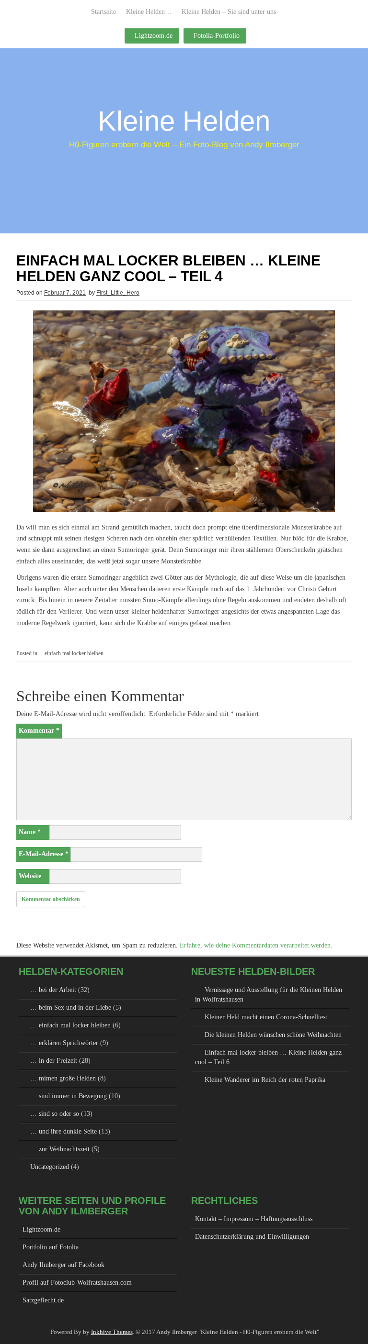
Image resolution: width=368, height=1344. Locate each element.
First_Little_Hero (117, 292)
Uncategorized (49, 1166)
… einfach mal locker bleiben (70, 1025)
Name (30, 832)
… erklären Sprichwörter (64, 1043)
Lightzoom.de (153, 35)
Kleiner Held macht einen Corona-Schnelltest (266, 1017)
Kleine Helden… (149, 11)
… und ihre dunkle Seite (63, 1131)
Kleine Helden (184, 120)
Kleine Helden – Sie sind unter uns (229, 11)
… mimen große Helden (63, 1078)
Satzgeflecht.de (43, 1300)
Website (30, 876)
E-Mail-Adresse (44, 854)
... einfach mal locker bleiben (71, 653)
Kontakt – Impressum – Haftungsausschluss (253, 1219)
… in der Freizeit (53, 1060)
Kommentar (39, 730)
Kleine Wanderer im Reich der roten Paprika (265, 1079)
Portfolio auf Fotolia (51, 1247)
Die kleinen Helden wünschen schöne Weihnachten (273, 1034)
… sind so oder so (54, 1113)
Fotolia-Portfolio (217, 35)
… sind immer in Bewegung (68, 1096)
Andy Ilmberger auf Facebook (63, 1264)
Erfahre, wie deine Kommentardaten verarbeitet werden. (256, 945)
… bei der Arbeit (53, 989)
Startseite (103, 11)
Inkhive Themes (112, 1331)
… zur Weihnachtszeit (60, 1149)
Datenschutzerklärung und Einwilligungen (252, 1236)
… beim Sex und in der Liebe (70, 1007)
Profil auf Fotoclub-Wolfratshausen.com (77, 1282)
